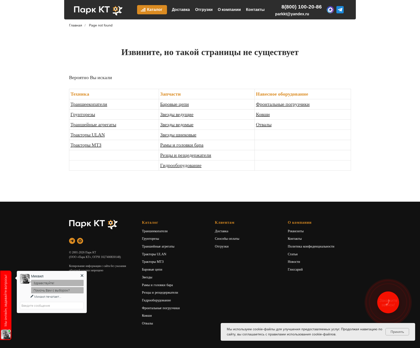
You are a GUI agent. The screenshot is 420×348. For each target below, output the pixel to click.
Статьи (293, 254)
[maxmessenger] (80, 241)
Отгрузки (204, 10)
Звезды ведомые (176, 124)
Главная (75, 25)
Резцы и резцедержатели (185, 155)
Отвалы (263, 124)
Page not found (101, 25)
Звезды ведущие (176, 114)
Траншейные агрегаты (93, 124)
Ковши (263, 114)
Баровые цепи (174, 104)
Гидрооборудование (180, 165)
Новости (294, 262)
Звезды (147, 277)
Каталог (154, 10)
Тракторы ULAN (87, 134)
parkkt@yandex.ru (292, 14)
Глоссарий (295, 269)
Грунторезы (82, 114)
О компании (229, 10)
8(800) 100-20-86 (301, 6)
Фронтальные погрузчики (283, 104)
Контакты (255, 10)
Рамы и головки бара (181, 145)
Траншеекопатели (88, 104)
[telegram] (72, 241)
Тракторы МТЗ (85, 145)
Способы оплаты (227, 238)
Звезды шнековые (178, 134)
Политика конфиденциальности (311, 246)
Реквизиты (296, 231)
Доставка (181, 10)
